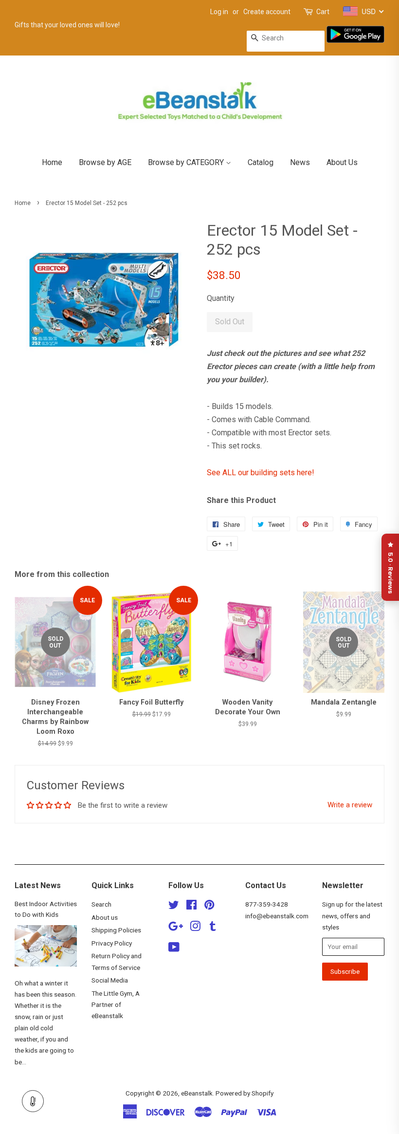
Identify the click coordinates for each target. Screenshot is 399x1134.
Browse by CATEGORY (187, 162)
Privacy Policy (111, 943)
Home (52, 162)
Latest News (38, 885)
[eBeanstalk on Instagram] (195, 928)
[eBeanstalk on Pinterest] (209, 907)
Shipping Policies (116, 930)
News (300, 162)
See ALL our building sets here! (260, 472)
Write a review (349, 804)
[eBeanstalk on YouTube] (174, 949)
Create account (266, 12)
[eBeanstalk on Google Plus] (175, 928)
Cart (322, 12)
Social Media (109, 980)
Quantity (221, 298)
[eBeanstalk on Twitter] (173, 907)
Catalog (260, 162)
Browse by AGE (105, 162)
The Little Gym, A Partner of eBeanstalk (115, 1004)
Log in (219, 12)
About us (104, 917)
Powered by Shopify (244, 1093)
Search (101, 904)
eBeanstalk (197, 1093)
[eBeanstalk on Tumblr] (212, 928)
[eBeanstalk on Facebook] (191, 907)
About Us (342, 162)
